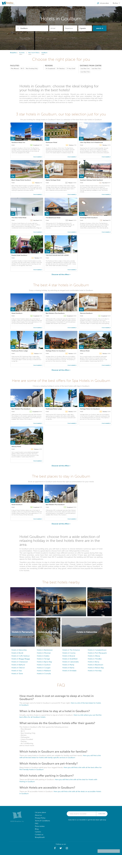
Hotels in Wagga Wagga (20, 659)
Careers (38, 832)
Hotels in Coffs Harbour (20, 656)
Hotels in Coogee (43, 668)
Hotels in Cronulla (44, 674)
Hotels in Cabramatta (70, 662)
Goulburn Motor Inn (18, 142)
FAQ (36, 823)
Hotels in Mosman (44, 653)
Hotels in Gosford (43, 665)
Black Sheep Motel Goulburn (21, 180)
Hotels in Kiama (68, 668)
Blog (36, 829)
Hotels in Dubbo (43, 656)
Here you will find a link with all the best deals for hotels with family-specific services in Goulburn (60, 756)
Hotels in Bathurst (18, 665)
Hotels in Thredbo (95, 659)
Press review (39, 826)
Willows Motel (85, 351)
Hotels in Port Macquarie (97, 653)
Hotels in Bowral (68, 656)
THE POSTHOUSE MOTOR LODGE (57, 255)
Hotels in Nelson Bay (96, 668)
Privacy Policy (40, 818)
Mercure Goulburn (86, 313)
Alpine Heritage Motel (53, 180)
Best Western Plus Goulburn (55, 313)
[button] (55, 848)
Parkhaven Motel (51, 142)
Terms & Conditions (42, 821)
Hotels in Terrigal (43, 659)
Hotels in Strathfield (69, 659)
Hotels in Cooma (68, 653)
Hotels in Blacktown (95, 665)
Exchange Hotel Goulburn (89, 217)
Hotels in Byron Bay (44, 662)
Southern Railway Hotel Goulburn (91, 180)
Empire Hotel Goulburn (19, 255)
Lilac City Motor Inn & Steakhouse (91, 142)
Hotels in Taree (17, 674)
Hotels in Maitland (44, 671)
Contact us (39, 834)
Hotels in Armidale (69, 671)
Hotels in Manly (68, 665)
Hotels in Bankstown (45, 650)
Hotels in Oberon (18, 668)
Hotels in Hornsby (94, 671)
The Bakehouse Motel (53, 217)
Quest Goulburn (17, 313)
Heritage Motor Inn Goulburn (55, 351)
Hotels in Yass (16, 671)
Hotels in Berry (93, 662)
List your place (40, 812)
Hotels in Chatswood (19, 662)
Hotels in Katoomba (19, 650)
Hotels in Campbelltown (97, 650)
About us (38, 815)
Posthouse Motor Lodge (20, 351)
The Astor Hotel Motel (19, 217)
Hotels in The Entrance (71, 650)
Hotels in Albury (94, 656)
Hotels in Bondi (17, 653)
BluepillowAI (40, 837)
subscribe (101, 814)
